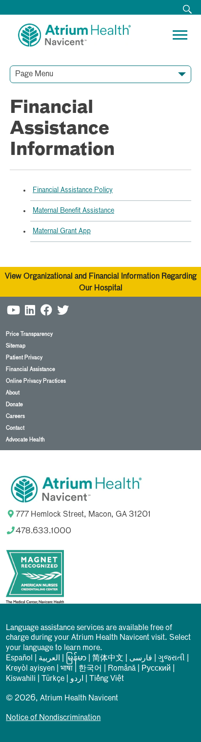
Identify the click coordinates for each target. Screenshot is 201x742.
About (13, 392)
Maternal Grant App (62, 231)
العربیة (49, 658)
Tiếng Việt (106, 679)
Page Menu (34, 74)
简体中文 (107, 658)
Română (122, 669)
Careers (15, 416)
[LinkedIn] (29, 309)
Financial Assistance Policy (73, 190)
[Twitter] (63, 309)
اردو (76, 679)
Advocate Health (25, 439)
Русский (156, 669)
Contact (15, 428)
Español (19, 658)
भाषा (66, 669)
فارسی (140, 658)
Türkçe (52, 679)
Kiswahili (21, 679)
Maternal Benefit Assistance (73, 210)
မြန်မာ (76, 658)
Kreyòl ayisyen (30, 669)
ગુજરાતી (171, 658)
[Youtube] (13, 309)
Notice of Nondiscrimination (53, 718)
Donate (14, 404)
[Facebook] (46, 309)
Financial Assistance (30, 369)
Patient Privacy (24, 357)
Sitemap (15, 346)
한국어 (90, 669)
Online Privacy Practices (36, 381)
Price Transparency (29, 334)
